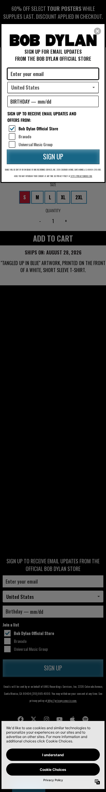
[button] (97, 31)
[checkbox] (54, 128)
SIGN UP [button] (53, 156)
